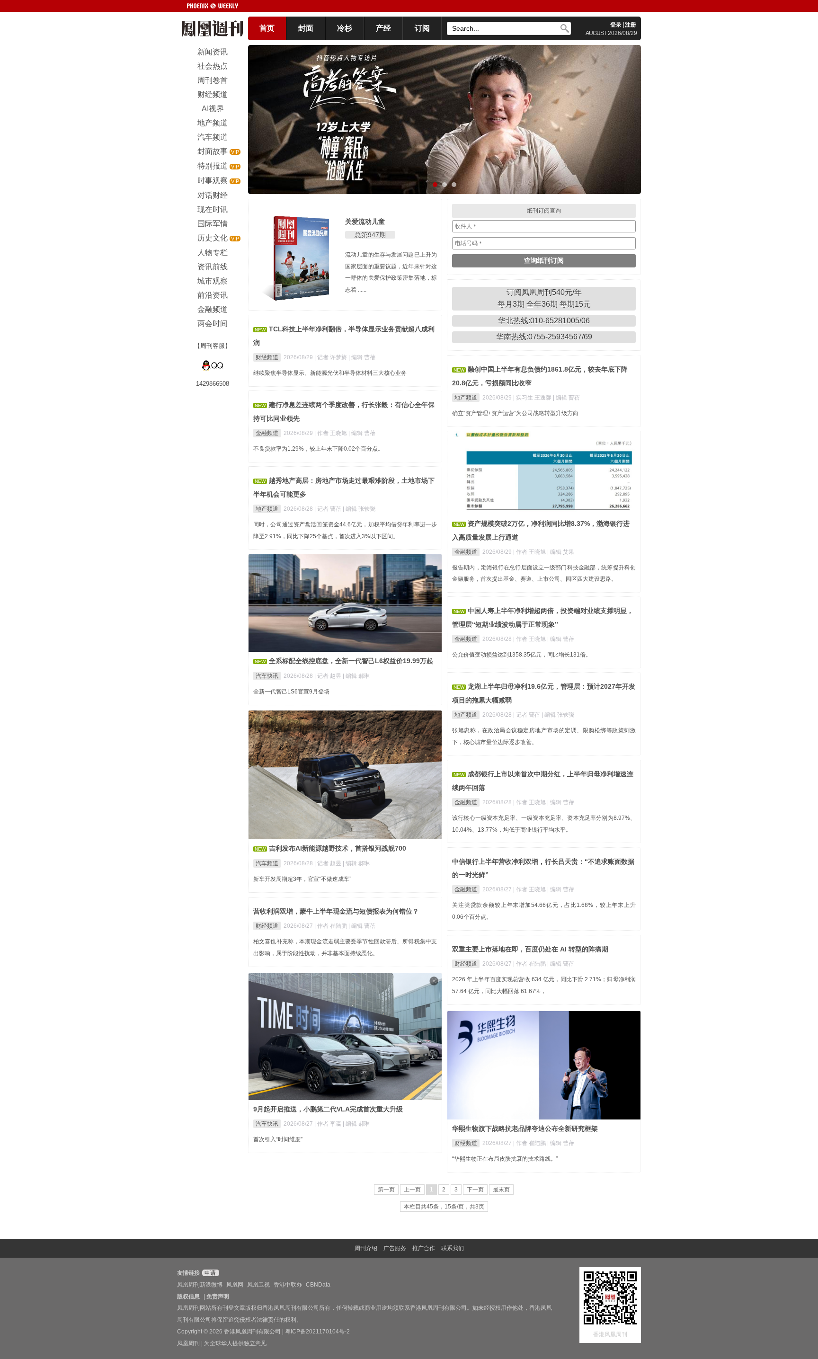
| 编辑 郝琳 (356, 676)
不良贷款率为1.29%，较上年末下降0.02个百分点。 (318, 448)
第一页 (386, 1189)
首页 (267, 28)
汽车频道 (267, 863)
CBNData (318, 1284)
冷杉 (344, 28)
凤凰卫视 (258, 1284)
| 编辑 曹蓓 (361, 357)
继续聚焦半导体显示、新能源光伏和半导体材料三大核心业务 (330, 373)
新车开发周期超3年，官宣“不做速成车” (302, 879)
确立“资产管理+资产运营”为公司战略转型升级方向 (515, 413)
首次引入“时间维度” (277, 1139)
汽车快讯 (267, 676)
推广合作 (423, 1248)
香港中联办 (288, 1284)
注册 (630, 24)
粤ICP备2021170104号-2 (317, 1331)
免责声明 (217, 1296)
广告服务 (394, 1248)
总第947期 (370, 235)
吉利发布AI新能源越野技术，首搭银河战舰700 (337, 848)
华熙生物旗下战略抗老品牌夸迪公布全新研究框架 (525, 1128)
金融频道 (267, 433)
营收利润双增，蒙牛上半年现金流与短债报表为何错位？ (336, 911)
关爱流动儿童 (365, 221)
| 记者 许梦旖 (331, 357)
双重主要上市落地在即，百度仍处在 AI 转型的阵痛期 (530, 949)
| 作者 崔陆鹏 (331, 926)
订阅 (422, 28)
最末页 (501, 1189)
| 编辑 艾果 (560, 552)
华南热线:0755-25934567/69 (544, 337)
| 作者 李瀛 (328, 1123)
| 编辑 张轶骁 (359, 509)
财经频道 (267, 357)
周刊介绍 (366, 1248)
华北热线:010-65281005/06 (544, 321)
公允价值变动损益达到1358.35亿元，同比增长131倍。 (521, 654)
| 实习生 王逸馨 (533, 397)
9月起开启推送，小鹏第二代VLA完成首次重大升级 (328, 1109)
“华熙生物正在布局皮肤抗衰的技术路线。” (505, 1158)
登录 (616, 24)
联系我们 (452, 1248)
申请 (209, 1273)
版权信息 (188, 1296)
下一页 (475, 1189)
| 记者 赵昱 (328, 676)
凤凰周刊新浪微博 (199, 1284)
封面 (305, 28)
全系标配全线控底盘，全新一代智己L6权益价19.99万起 (351, 661)
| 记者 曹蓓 (328, 509)
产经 (383, 28)
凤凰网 (234, 1284)
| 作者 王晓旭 (331, 433)
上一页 (412, 1189)
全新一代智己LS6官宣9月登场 (291, 691)
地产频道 (465, 397)
